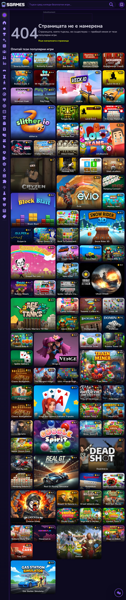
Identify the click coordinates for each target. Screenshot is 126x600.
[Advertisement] (67, 17)
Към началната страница (53, 40)
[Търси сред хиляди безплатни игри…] (111, 5)
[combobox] (72, 5)
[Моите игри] (121, 4)
